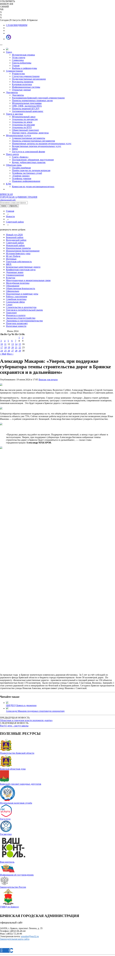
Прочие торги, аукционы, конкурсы (30, 132)
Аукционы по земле (22, 122)
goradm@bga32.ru (30, 936)
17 (1, 347)
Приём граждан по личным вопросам (31, 170)
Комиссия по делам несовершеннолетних (33, 186)
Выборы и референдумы (24, 68)
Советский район (15, 222)
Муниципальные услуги (18, 135)
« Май (3, 354)
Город (9, 52)
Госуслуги (5, 819)
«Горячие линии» (21, 175)
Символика (18, 60)
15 (20, 344)
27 (12, 350)
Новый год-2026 (14, 234)
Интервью (11, 259)
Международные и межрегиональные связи (28, 280)
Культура (10, 277)
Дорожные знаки (14, 272)
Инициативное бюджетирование (23, 250)
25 (5, 350)
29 (20, 350)
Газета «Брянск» (20, 157)
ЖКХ (9, 264)
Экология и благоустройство (20, 318)
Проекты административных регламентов (33, 141)
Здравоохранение (15, 275)
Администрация (14, 71)
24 (1, 350)
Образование (12, 285)
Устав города (18, 57)
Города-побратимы (21, 63)
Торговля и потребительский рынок (24, 310)
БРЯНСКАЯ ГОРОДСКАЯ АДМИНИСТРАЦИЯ (18, 197)
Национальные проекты (18, 248)
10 (1, 344)
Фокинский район (15, 245)
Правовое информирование (26, 181)
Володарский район (16, 240)
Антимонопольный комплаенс (27, 111)
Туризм (15, 65)
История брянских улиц (18, 253)
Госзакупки (6, 834)
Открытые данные (21, 89)
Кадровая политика (22, 84)
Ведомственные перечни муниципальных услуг (36, 146)
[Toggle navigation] (1, 44)
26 (9, 350)
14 (16, 344)
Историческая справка (23, 54)
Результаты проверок (22, 81)
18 (5, 347)
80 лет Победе (13, 256)
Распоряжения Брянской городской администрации (38, 98)
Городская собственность (19, 261)
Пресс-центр (12, 154)
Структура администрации (26, 76)
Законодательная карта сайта (14, 939)
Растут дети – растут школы (14, 725)
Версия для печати (48, 379)
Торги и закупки (14, 114)
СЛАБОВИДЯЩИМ (16, 25)
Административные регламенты (28, 138)
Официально (12, 291)
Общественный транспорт (25, 130)
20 (12, 347)
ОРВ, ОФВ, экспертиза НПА (27, 106)
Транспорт (11, 312)
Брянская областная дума (13, 769)
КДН (8, 184)
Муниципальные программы (27, 103)
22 (20, 347)
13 (12, 344)
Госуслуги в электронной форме (28, 151)
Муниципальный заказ (23, 116)
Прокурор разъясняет (17, 323)
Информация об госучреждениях (17, 875)
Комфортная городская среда (20, 269)
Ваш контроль (7, 862)
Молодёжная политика (17, 283)
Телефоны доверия (21, 178)
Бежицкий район (14, 237)
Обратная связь (14, 165)
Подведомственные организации (29, 79)
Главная (10, 211)
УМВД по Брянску (9, 907)
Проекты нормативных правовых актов (32, 100)
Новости (10, 216)
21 (16, 347)
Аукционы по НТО (22, 127)
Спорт (9, 304)
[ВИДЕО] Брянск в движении (21, 705)
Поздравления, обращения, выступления (33, 159)
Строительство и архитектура (21, 307)
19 (9, 347)
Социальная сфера (15, 302)
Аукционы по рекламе (23, 124)
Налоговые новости (16, 326)
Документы (12, 92)
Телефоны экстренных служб (27, 173)
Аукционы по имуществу (25, 119)
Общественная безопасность (20, 288)
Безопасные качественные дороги (23, 267)
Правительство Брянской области (17, 753)
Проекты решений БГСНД (25, 108)
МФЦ (15, 149)
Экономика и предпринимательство (24, 320)
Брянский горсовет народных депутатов (20, 784)
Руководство (18, 73)
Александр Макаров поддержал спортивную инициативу (35, 711)
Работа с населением (16, 296)
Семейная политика (16, 299)
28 (16, 350)
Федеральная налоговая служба (16, 803)
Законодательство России (13, 887)
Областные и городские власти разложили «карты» (26, 720)
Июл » (10, 354)
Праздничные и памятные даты (22, 294)
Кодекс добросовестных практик (29, 162)
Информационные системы (26, 87)
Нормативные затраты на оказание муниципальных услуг (41, 143)
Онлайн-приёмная (21, 167)
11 (5, 344)
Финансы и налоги (15, 315)
